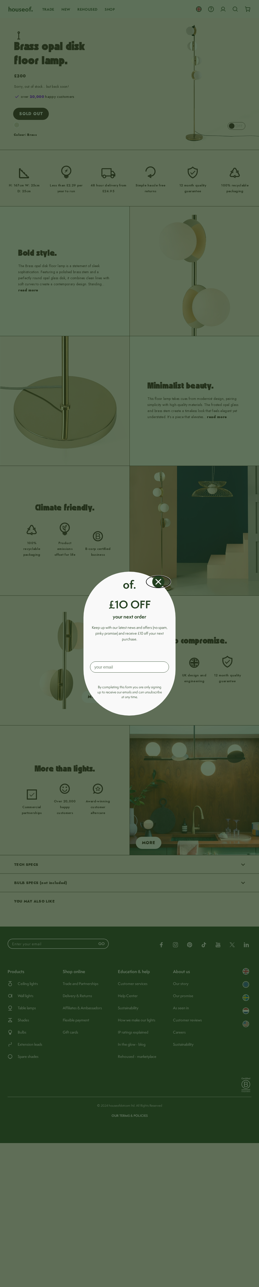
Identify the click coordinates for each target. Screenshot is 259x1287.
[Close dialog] (158, 582)
